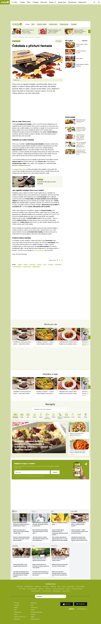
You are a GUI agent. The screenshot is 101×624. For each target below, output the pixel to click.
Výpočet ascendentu (36, 591)
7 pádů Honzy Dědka (32, 588)
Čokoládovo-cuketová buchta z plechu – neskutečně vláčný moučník (22, 343)
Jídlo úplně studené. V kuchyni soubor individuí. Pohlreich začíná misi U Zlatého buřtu (40, 539)
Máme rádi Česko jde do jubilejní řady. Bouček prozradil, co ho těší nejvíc (40, 531)
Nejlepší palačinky (57, 591)
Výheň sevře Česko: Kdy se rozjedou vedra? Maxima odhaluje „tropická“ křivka (21, 531)
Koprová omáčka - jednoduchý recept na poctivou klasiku (80, 31)
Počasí (63, 586)
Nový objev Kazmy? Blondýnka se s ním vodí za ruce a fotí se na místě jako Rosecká (40, 573)
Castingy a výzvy (34, 607)
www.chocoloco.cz (39, 250)
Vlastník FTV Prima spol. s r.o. (20, 616)
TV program (46, 586)
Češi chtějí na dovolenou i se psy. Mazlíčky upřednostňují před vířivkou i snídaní (59, 559)
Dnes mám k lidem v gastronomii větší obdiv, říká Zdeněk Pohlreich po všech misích (40, 524)
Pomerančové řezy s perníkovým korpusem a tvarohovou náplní (81, 129)
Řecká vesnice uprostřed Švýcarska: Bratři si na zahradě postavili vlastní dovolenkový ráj (59, 573)
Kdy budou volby (70, 586)
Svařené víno (48, 588)
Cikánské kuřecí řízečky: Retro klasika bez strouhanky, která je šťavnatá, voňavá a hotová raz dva (68, 343)
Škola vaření (44, 2)
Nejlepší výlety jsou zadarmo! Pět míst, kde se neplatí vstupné (60, 565)
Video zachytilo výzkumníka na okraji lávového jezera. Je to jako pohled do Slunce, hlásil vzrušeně (60, 539)
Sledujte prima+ (82, 2)
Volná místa (16, 605)
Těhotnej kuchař (72, 2)
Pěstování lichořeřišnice (77, 588)
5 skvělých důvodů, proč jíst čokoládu (46, 183)
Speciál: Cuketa (62, 2)
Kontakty (33, 609)
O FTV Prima (16, 602)
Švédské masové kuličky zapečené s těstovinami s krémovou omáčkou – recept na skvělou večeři (33, 445)
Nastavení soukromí (35, 619)
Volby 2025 (40, 588)
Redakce (33, 616)
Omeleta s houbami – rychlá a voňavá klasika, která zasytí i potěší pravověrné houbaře (45, 343)
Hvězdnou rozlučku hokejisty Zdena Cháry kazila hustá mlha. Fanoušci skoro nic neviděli (21, 539)
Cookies (15, 614)
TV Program (35, 2)
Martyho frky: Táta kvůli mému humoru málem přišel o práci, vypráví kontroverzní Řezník (39, 559)
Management (33, 602)
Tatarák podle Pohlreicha (58, 588)
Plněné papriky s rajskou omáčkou (82, 65)
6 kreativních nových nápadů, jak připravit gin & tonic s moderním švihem (81, 152)
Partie (59, 586)
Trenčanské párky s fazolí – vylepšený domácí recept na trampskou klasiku (80, 137)
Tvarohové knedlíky (46, 591)
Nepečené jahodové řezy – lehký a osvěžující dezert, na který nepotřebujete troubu (54, 32)
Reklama (16, 607)
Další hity (85, 40)
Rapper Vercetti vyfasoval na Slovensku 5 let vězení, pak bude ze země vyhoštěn (40, 566)
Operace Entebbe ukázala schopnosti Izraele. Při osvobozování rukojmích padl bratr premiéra (60, 532)
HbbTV (15, 609)
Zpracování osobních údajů (36, 612)
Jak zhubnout (19, 586)
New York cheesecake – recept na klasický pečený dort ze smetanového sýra (81, 144)
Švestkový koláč (66, 591)
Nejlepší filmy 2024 (28, 586)
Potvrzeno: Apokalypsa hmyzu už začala (59, 523)
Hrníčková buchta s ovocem (81, 51)
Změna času (53, 586)
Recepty (22, 2)
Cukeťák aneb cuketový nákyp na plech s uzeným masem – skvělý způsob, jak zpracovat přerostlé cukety (28, 33)
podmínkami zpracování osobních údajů (35, 476)
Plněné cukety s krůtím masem (82, 45)
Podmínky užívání (17, 612)
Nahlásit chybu (17, 619)
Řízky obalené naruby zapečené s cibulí (81, 120)
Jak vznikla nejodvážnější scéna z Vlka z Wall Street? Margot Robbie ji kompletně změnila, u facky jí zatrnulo (21, 574)
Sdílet (59, 41)
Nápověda (33, 614)
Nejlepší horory (38, 586)
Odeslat (55, 472)
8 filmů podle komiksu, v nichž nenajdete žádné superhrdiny (20, 565)
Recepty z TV (52, 2)
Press (32, 605)
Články (28, 2)
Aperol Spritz (79, 58)
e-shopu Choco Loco (19, 169)
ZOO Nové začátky (80, 586)
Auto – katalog (22, 588)
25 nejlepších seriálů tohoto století (21, 557)
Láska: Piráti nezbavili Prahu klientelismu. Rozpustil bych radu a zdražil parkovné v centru (21, 524)
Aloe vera (68, 588)
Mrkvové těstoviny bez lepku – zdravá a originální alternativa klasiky (78, 452)
